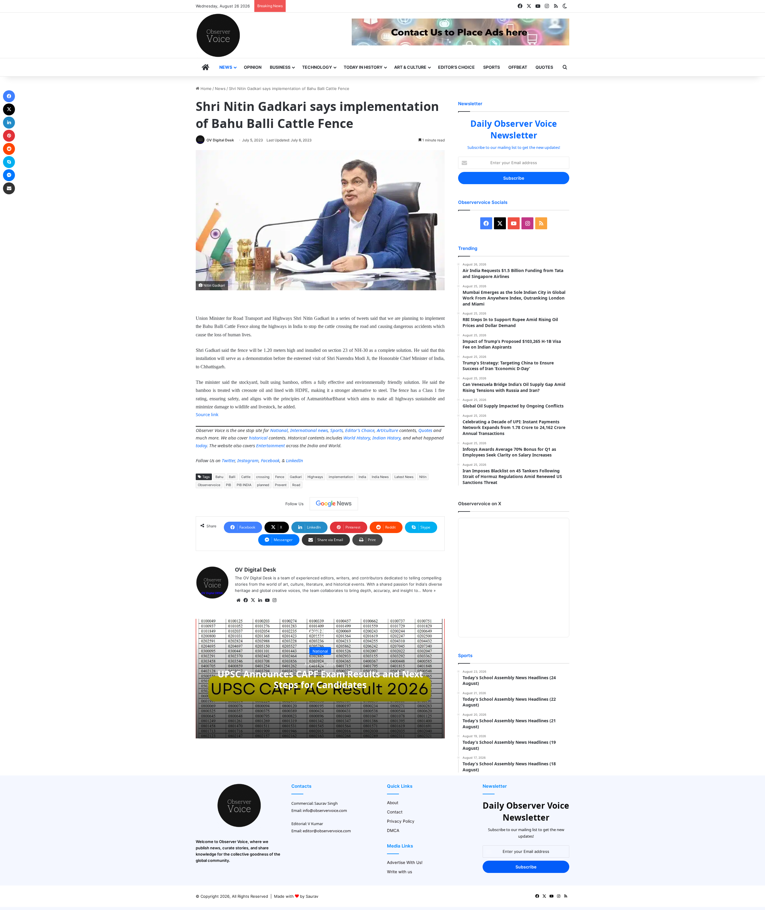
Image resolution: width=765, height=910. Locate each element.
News (225, 67)
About (392, 802)
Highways (315, 477)
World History (356, 438)
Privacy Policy (400, 821)
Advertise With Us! (405, 862)
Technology (317, 67)
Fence (279, 477)
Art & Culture (410, 67)
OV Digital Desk (220, 140)
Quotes (544, 67)
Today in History (363, 67)
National (279, 430)
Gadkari (296, 477)
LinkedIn (294, 460)
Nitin (422, 477)
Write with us (399, 871)
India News (380, 477)
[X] (252, 600)
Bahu (219, 477)
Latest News (404, 477)
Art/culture (387, 430)
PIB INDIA (244, 485)
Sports (491, 67)
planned (263, 485)
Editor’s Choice (456, 67)
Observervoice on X (479, 503)
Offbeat (517, 67)
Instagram (247, 460)
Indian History (386, 438)
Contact (395, 812)
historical (258, 438)
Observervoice (209, 485)
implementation (341, 477)
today (201, 445)
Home (205, 88)
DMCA (393, 830)
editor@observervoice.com (327, 830)
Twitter (228, 460)
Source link (207, 414)
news (323, 430)
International (303, 430)
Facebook (270, 460)
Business (280, 67)
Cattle (245, 477)
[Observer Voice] (218, 35)
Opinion (252, 67)
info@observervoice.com (325, 810)
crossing (263, 477)
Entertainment (270, 445)
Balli (232, 477)
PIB (228, 485)
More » (429, 590)
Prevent (281, 485)
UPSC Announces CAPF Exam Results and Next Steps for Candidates (320, 679)
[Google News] (334, 503)
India (362, 477)
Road (296, 485)
